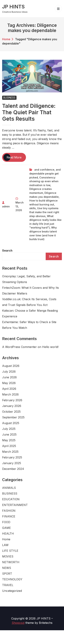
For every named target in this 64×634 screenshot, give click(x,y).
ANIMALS (9, 488)
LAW (5, 545)
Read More (16, 158)
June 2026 (9, 377)
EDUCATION (11, 499)
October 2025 (11, 411)
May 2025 (8, 440)
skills (32, 208)
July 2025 (8, 429)
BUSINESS (9, 97)
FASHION (8, 510)
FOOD (6, 522)
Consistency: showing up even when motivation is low (43, 181)
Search (7, 250)
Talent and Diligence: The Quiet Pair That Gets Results (28, 112)
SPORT (7, 573)
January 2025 (11, 463)
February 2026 (12, 400)
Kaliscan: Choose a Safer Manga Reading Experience (30, 313)
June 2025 (9, 434)
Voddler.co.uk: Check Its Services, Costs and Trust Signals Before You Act (29, 302)
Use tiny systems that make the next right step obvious (44, 212)
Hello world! (50, 347)
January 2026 (11, 406)
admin (6, 206)
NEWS (6, 568)
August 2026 (10, 366)
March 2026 (10, 394)
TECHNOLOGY (12, 579)
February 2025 (12, 457)
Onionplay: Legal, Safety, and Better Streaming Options (26, 279)
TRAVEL (7, 585)
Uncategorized (12, 591)
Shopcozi (18, 623)
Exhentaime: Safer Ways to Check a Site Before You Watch (29, 325)
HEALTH (8, 533)
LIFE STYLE (10, 550)
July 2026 (9, 371)
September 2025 (13, 417)
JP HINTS (13, 7)
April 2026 (9, 388)
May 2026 (9, 383)
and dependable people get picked (45, 173)
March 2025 (10, 451)
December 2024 (13, 469)
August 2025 (10, 423)
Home (6, 39)
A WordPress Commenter (19, 347)
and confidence (44, 169)
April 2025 (9, 446)
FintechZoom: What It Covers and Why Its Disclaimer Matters (30, 290)
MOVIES (7, 556)
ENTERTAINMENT (15, 505)
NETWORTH (10, 562)
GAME (6, 528)
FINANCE (8, 516)
